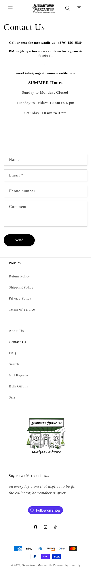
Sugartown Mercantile (37, 565)
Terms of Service (22, 309)
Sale (12, 397)
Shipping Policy (21, 287)
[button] (10, 8)
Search (14, 364)
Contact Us (17, 342)
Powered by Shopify (67, 565)
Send (19, 240)
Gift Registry (19, 375)
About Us (16, 331)
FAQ (12, 353)
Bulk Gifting (18, 386)
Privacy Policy (20, 298)
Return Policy (19, 276)
